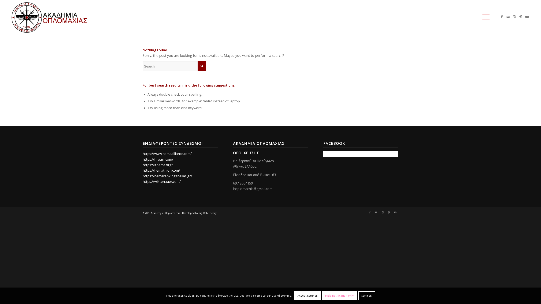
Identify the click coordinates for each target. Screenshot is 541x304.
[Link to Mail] (508, 17)
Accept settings (308, 295)
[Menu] (485, 17)
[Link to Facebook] (502, 17)
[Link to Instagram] (514, 17)
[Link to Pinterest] (521, 17)
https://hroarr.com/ (158, 159)
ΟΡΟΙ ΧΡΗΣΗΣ (246, 152)
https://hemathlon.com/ (161, 170)
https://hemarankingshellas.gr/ (167, 176)
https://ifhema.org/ (158, 165)
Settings (366, 295)
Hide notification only (339, 295)
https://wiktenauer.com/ (162, 181)
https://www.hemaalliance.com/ (167, 153)
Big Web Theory (208, 212)
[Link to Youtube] (527, 17)
